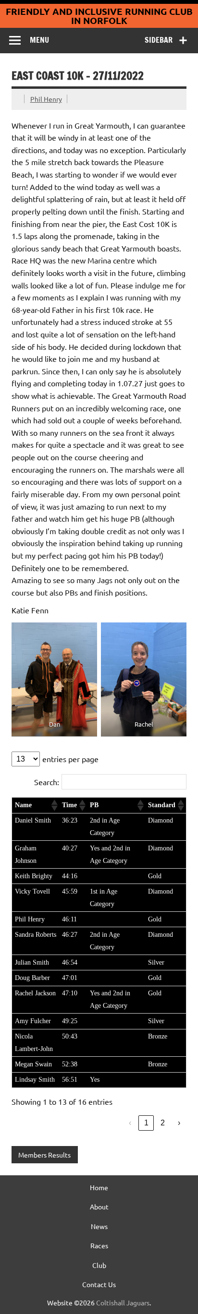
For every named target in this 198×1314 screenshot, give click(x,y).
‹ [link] (130, 1123)
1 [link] (146, 1123)
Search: (46, 782)
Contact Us (99, 1284)
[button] (54, 805)
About (99, 1206)
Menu (39, 40)
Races (99, 1245)
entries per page (70, 759)
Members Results (44, 1154)
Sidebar (159, 40)
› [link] (179, 1123)
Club (99, 1265)
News (99, 1226)
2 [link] (163, 1123)
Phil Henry (46, 99)
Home (99, 1187)
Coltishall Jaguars (122, 1302)
